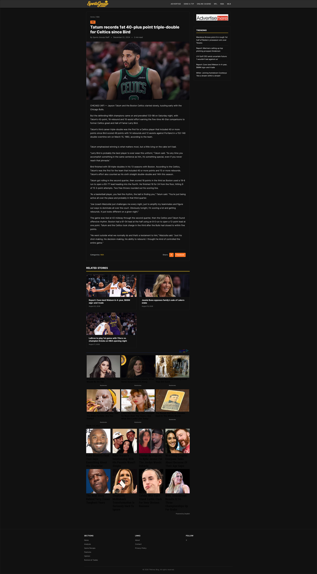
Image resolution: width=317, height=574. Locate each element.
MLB (229, 4)
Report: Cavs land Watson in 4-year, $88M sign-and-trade (211, 65)
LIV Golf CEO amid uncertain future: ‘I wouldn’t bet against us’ (211, 57)
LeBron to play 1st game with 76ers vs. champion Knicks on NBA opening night (108, 339)
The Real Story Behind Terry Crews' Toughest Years (98, 499)
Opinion (87, 556)
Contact (138, 544)
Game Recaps (89, 548)
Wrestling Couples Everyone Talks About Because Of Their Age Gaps (176, 461)
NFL (215, 4)
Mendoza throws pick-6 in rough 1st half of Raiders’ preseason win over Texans (211, 40)
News (86, 540)
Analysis (87, 544)
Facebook (180, 255)
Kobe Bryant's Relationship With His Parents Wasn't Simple (124, 461)
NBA (222, 4)
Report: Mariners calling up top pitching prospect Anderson (209, 49)
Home (92, 17)
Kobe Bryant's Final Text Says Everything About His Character (97, 461)
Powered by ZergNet (183, 514)
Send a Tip (189, 4)
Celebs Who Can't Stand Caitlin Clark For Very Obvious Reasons (150, 501)
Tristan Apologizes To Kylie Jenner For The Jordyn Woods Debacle (150, 461)
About (137, 540)
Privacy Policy (140, 548)
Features (87, 552)
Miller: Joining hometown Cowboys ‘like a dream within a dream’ (211, 74)
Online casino (204, 4)
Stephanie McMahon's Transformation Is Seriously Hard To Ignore (123, 502)
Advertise (176, 4)
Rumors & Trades (91, 560)
